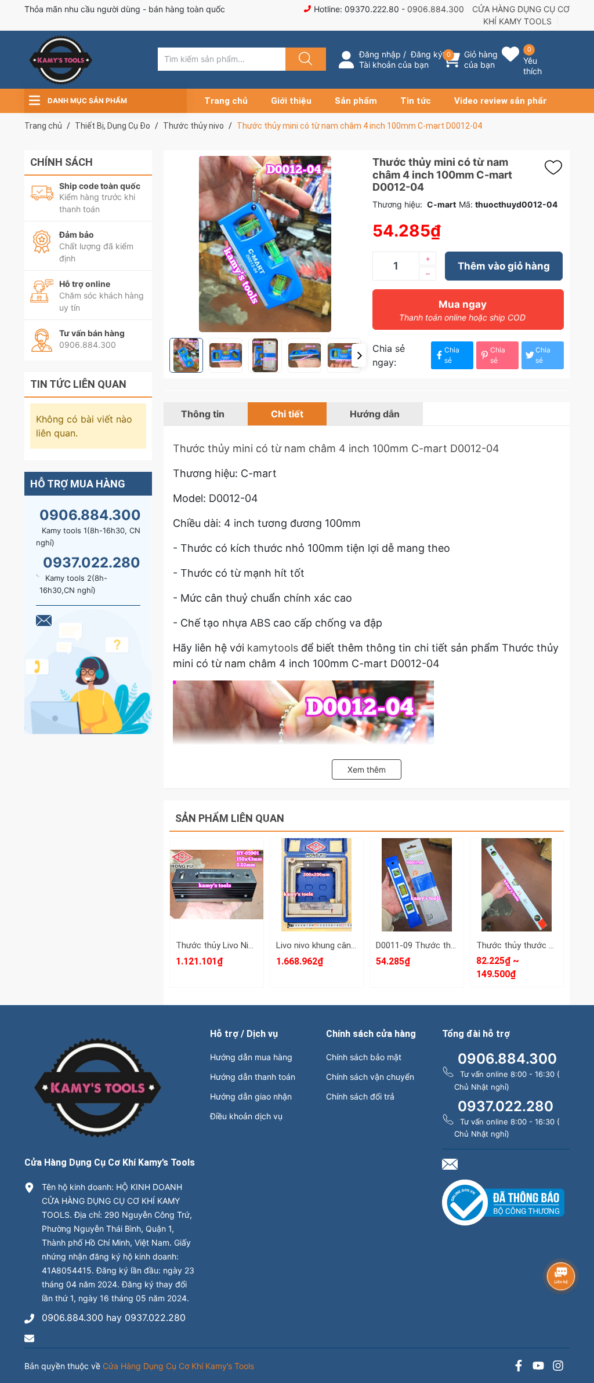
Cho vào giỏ (216, 904)
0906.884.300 (435, 9)
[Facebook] (518, 1367)
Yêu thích (532, 66)
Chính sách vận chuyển (370, 1077)
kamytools (272, 648)
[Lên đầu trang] (575, 1333)
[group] (265, 244)
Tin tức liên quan (78, 384)
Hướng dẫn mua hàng (251, 1057)
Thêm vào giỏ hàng (504, 266)
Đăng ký (427, 54)
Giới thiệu (291, 101)
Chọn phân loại (216, 850)
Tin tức (415, 101)
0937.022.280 (91, 562)
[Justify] (304, 59)
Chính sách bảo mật (363, 1057)
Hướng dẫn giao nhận (251, 1096)
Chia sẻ (451, 355)
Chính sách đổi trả (360, 1096)
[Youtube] (538, 1367)
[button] (359, 355)
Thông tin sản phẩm (517, 915)
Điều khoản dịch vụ (246, 1116)
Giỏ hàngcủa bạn (481, 59)
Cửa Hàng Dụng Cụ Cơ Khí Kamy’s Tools (178, 1366)
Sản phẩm (356, 101)
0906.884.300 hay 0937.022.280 (114, 1317)
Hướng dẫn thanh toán (252, 1077)
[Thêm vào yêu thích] (556, 167)
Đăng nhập (380, 54)
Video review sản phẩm (502, 101)
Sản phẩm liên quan (229, 818)
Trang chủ (226, 101)
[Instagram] (558, 1367)
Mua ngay (462, 310)
